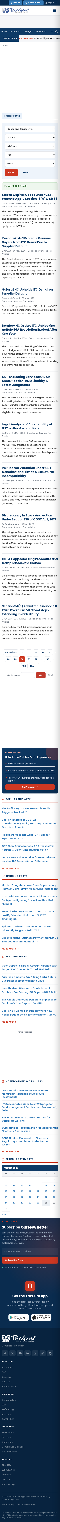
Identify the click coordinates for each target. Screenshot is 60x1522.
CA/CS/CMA (8, 1419)
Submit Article (9, 1469)
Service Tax (41, 31)
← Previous (11, 652)
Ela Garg (6, 433)
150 (24, 666)
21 (38, 1197)
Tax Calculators (9, 1451)
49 (15, 659)
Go (40, 675)
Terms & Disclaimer (26, 1504)
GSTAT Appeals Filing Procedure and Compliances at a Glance (30, 561)
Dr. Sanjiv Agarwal (10, 524)
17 (6, 1197)
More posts (9, 868)
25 (14, 1202)
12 (22, 1191)
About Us (6, 1465)
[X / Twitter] (12, 1353)
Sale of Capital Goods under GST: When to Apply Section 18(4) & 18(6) (29, 197)
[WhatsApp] (43, 1353)
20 (30, 1197)
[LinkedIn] (27, 1353)
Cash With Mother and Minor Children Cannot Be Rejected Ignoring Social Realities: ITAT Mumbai (29, 900)
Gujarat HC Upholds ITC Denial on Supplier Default (27, 291)
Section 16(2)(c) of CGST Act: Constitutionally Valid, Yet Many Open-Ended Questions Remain (29, 823)
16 (54, 1191)
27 (30, 1202)
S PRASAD (6, 251)
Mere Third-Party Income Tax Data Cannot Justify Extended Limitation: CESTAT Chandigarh (28, 915)
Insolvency (7, 1414)
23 (54, 1197)
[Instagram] (35, 1353)
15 (46, 1191)
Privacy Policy (8, 1504)
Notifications (8, 1432)
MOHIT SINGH (8, 567)
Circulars (6, 1437)
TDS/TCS (6, 1381)
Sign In (51, 2)
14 (38, 1191)
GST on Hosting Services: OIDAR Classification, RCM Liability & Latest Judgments (26, 381)
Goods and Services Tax (14, 206)
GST (4, 1372)
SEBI (4, 1404)
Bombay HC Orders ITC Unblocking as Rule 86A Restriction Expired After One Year (29, 329)
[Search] (56, 31)
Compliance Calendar (13, 1446)
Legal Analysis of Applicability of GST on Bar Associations (27, 426)
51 (29, 659)
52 (36, 659)
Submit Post (34, 2)
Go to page (13, 675)
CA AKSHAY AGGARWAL (12, 389)
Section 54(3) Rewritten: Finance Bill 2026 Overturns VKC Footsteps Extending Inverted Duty (29, 610)
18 (14, 1197)
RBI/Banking (8, 1409)
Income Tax (15, 31)
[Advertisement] (30, 79)
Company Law (9, 1400)
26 (22, 1202)
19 (22, 1197)
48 (8, 659)
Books (16, 2)
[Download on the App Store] (41, 1317)
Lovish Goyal (8, 480)
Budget (28, 31)
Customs (6, 1376)
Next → (34, 666)
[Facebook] (5, 1353)
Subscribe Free (14, 1260)
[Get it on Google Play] (18, 1317)
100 (47, 659)
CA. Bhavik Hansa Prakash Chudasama (21, 203)
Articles (31, 206)
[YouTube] (20, 1353)
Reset (26, 172)
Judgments (7, 1442)
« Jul (4, 1214)
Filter (11, 172)
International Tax (10, 1386)
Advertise (6, 1474)
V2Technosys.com (10, 1499)
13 (30, 1191)
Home (4, 31)
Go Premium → (30, 787)
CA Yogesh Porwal (11, 298)
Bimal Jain (7, 338)
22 (46, 1197)
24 (6, 1202)
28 (38, 1202)
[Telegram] (50, 1353)
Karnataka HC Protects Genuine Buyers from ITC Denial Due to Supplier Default (26, 242)
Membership (8, 1484)
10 (6, 1191)
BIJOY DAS (7, 618)
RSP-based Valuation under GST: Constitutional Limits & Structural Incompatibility (28, 472)
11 (14, 1191)
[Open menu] (54, 10)
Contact (6, 1479)
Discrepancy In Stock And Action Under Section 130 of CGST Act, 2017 (29, 517)
